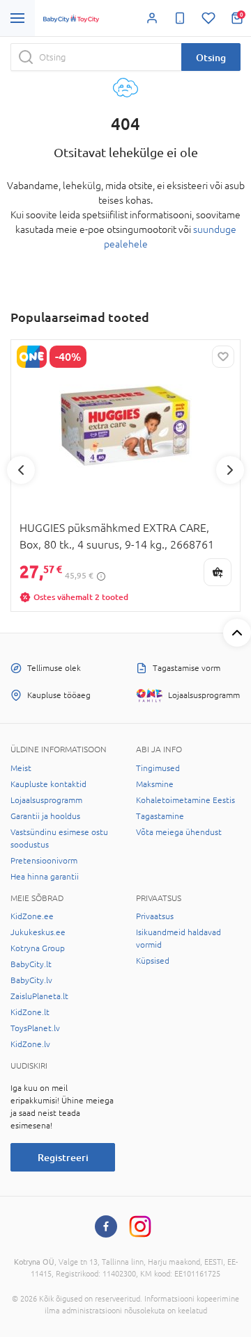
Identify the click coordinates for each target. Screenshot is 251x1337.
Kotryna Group (37, 948)
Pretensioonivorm (43, 861)
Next (230, 470)
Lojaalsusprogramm (46, 800)
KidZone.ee (32, 916)
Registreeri (63, 1157)
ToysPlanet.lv (35, 1028)
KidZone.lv (30, 1044)
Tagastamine (160, 816)
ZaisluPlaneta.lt (39, 996)
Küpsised (152, 961)
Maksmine (155, 784)
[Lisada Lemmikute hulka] (223, 356)
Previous (21, 470)
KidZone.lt (30, 1012)
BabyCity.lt (31, 964)
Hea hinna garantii (44, 877)
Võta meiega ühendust (179, 832)
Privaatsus (155, 916)
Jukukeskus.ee (38, 932)
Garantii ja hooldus (45, 816)
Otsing (211, 57)
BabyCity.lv (31, 980)
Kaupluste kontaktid (48, 784)
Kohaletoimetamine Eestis (185, 800)
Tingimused (158, 768)
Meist (20, 768)
